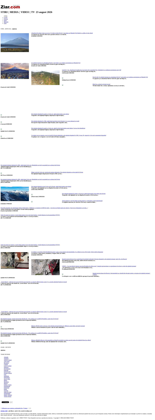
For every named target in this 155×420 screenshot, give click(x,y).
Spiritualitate (7, 393)
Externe (6, 19)
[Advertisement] (79, 50)
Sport (5, 20)
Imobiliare (6, 376)
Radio (5, 389)
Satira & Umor (7, 392)
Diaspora (6, 367)
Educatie (6, 370)
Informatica (7, 377)
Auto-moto (6, 361)
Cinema (6, 364)
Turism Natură (7, 396)
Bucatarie (6, 363)
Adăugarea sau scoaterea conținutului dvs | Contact (14, 408)
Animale (6, 357)
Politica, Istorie (7, 385)
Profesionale (7, 386)
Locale (5, 17)
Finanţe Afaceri (8, 373)
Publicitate (6, 387)
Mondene (6, 382)
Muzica (6, 383)
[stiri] (11, 8)
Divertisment (7, 368)
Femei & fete (7, 371)
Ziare (5, 23)
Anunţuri (6, 358)
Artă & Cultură (8, 360)
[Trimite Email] (11, 402)
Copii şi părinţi (7, 366)
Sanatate (6, 390)
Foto (5, 374)
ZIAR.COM (4, 411)
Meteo (5, 380)
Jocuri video (7, 379)
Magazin (6, 22)
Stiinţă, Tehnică (8, 395)
